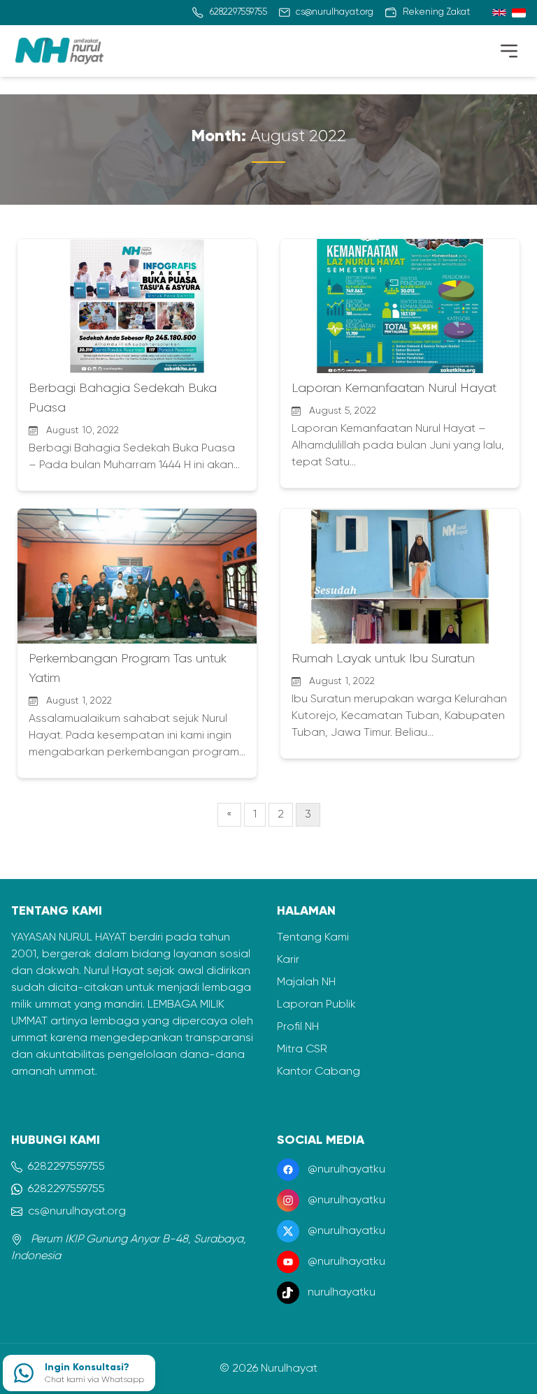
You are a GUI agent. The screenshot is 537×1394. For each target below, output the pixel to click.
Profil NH (298, 1027)
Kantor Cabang (318, 1071)
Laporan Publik (316, 1004)
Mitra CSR (302, 1049)
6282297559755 (66, 1166)
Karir (288, 960)
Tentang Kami (313, 937)
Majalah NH (306, 982)
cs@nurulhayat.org (77, 1211)
